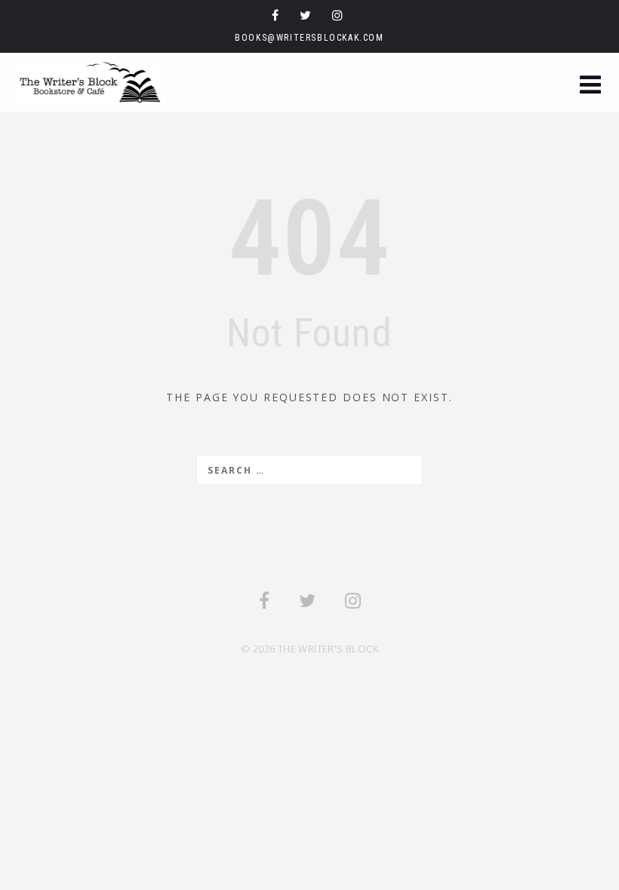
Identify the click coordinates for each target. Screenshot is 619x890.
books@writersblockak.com (309, 37)
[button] (590, 86)
